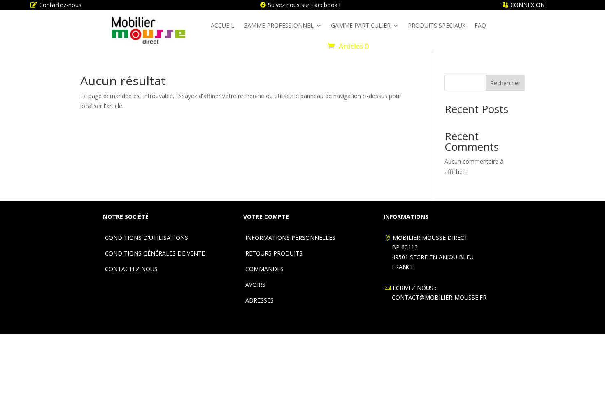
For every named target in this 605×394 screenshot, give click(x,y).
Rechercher (505, 83)
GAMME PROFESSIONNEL (278, 25)
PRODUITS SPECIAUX (436, 25)
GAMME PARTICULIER (361, 25)
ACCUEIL (222, 25)
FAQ (480, 25)
